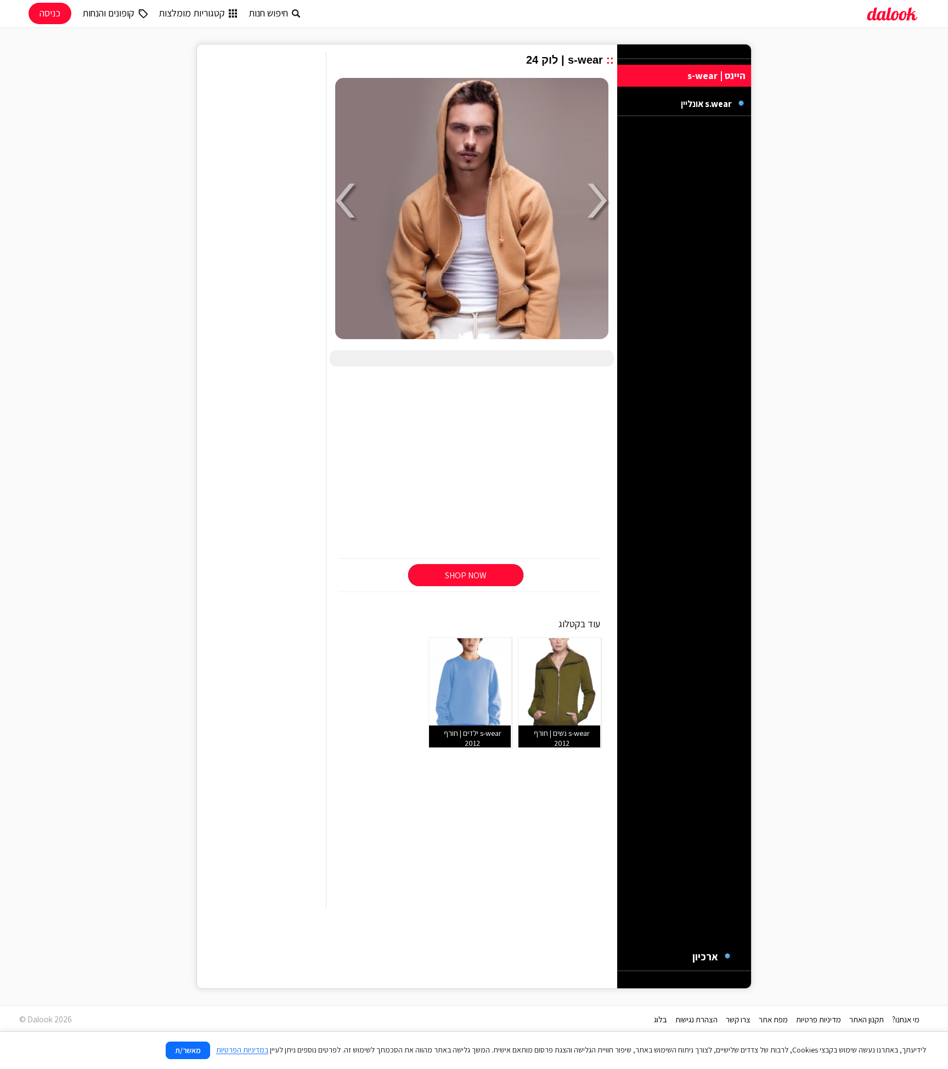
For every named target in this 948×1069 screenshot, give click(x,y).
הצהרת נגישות (696, 1019)
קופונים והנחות (108, 13)
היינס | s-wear (716, 75)
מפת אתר (773, 1019)
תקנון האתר (866, 1019)
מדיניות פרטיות (818, 1019)
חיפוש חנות (268, 13)
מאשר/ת (188, 1050)
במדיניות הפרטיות (242, 1050)
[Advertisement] (472, 463)
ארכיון (705, 956)
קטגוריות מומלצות (192, 13)
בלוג (660, 1019)
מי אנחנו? (905, 1019)
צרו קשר (738, 1019)
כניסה (50, 13)
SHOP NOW (466, 575)
